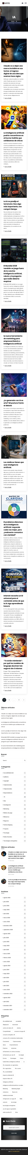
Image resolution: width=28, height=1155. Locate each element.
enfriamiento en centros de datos (11, 1051)
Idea (14, 801)
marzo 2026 (14, 917)
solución (5, 1102)
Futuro (21, 1058)
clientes (19, 1028)
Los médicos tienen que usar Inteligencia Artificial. (14, 465)
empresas (13, 1048)
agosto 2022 (14, 997)
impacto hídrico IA (7, 1078)
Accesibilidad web (14, 773)
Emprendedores (14, 793)
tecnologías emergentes (9, 1105)
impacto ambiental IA (8, 1075)
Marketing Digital (16, 1088)
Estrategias (13, 1058)
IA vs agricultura (7, 1068)
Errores (5, 1058)
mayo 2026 (14, 909)
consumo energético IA (9, 1034)
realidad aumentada (8, 1095)
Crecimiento (6, 1041)
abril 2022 (14, 1001)
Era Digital (21, 1055)
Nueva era (14, 1092)
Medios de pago (14, 813)
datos (4, 1045)
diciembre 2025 (14, 925)
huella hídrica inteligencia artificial (11, 1061)
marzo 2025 (14, 953)
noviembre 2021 (14, 1009)
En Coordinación (15, 1151)
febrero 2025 (14, 957)
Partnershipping (14, 825)
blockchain (15, 1024)
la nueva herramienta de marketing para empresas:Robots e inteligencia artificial (13, 340)
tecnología (13, 1102)
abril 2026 (14, 913)
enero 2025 (14, 961)
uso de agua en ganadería (9, 1109)
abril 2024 (14, 977)
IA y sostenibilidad (7, 1072)
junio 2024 (14, 969)
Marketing (14, 809)
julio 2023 (14, 981)
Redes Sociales (14, 837)
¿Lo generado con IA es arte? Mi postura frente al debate (14, 403)
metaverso (5, 1092)
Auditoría (14, 777)
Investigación (14, 805)
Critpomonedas (14, 789)
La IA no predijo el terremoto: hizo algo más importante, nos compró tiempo (13, 205)
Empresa (5, 1048)
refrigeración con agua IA (9, 1099)
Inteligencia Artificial (8, 1082)
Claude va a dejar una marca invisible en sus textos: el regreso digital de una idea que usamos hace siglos (13, 71)
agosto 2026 (14, 897)
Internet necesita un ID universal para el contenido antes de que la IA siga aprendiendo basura (14, 601)
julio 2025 (14, 937)
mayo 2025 (14, 945)
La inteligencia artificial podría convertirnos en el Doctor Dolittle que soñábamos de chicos (14, 137)
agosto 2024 (14, 965)
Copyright (14, 781)
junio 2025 (14, 941)
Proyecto (14, 829)
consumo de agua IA (19, 1031)
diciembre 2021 (14, 1005)
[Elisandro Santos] (6, 3)
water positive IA (7, 1112)
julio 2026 (14, 901)
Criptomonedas (14, 785)
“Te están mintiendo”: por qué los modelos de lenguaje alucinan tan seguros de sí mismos (13, 665)
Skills (21, 1099)
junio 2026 (14, 905)
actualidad (18, 1021)
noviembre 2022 (14, 993)
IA (14, 797)
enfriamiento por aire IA (9, 1055)
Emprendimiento (14, 1045)
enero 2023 (14, 989)
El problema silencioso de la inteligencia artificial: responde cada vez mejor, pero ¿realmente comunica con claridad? (13, 528)
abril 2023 (14, 985)
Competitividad (6, 1031)
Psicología (14, 833)
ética (16, 1112)
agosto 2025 (14, 933)
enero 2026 (14, 921)
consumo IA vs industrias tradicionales (13, 1038)
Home (12, 21)
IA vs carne (18, 1068)
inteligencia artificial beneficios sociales (13, 1085)
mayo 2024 (14, 973)
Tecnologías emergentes (14, 841)
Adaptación (6, 1024)
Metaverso (14, 817)
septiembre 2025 (14, 929)
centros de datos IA (8, 1028)
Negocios (14, 821)
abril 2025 (14, 949)
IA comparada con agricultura (10, 1065)
